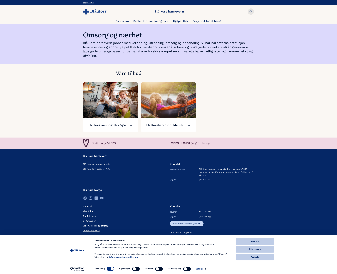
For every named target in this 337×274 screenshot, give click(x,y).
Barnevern (122, 21)
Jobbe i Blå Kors (91, 230)
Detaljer (199, 269)
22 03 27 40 (205, 211)
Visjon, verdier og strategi (96, 226)
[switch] (136, 269)
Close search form (251, 11)
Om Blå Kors (89, 216)
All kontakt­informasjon (185, 223)
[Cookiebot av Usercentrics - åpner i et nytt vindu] (77, 269)
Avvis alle (255, 257)
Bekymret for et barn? (207, 21)
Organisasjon (89, 221)
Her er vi (87, 206)
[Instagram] (90, 199)
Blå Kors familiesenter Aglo (97, 169)
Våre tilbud (88, 211)
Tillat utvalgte (255, 249)
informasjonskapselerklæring (123, 257)
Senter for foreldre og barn (150, 21)
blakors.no (88, 2)
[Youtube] (102, 199)
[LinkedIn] (96, 199)
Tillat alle (255, 241)
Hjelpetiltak (180, 21)
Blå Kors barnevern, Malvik (96, 164)
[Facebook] (85, 199)
